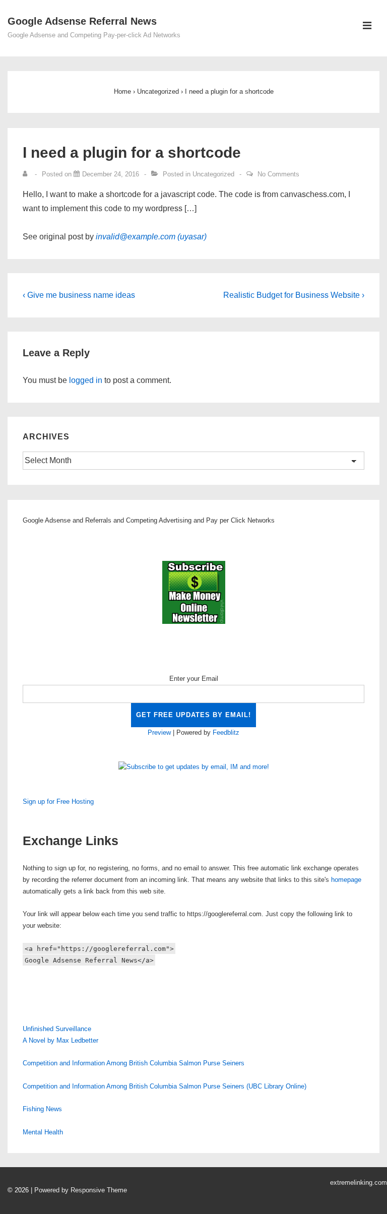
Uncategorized (213, 174)
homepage (346, 879)
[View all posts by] (27, 174)
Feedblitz (226, 732)
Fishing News (42, 1109)
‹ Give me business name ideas (79, 295)
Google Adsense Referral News (82, 21)
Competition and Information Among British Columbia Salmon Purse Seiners (133, 1063)
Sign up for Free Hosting (58, 801)
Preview (159, 732)
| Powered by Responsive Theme (79, 1190)
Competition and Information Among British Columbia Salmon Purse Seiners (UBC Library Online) (164, 1086)
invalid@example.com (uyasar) (151, 236)
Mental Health (43, 1132)
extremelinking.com (358, 1182)
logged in (85, 380)
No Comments (278, 174)
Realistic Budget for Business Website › (293, 295)
